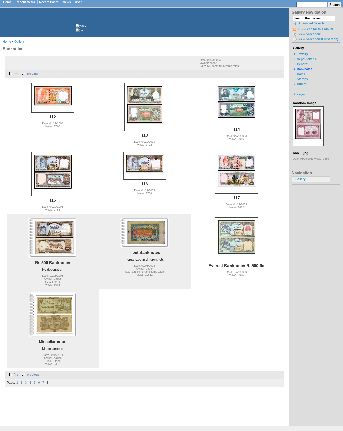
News (67, 2)
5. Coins (299, 74)
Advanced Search (311, 23)
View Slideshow (309, 34)
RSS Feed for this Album (315, 29)
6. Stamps (301, 79)
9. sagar (299, 94)
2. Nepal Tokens (305, 59)
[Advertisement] (148, 19)
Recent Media (25, 2)
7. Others (300, 84)
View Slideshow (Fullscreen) (318, 39)
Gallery (19, 42)
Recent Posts (49, 2)
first (16, 74)
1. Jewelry (301, 54)
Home (7, 2)
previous (33, 74)
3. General (301, 64)
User (78, 2)
